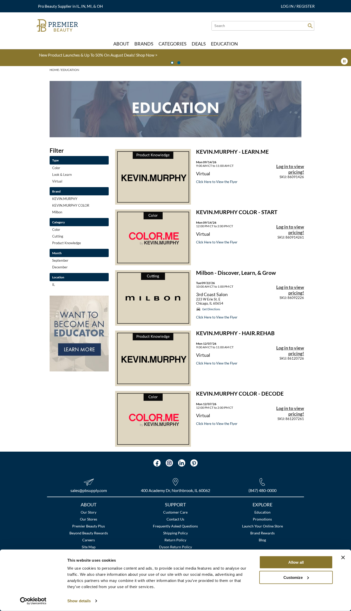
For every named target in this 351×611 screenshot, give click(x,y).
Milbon (57, 212)
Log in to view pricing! (290, 169)
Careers (88, 540)
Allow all (296, 562)
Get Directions (211, 309)
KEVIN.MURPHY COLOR (70, 205)
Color (56, 168)
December (60, 267)
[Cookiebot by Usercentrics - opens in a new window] (33, 601)
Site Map (89, 547)
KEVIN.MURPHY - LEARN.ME (232, 152)
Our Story (88, 512)
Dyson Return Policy (175, 547)
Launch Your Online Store (262, 526)
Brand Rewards (262, 533)
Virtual (57, 181)
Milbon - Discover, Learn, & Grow (236, 273)
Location (58, 277)
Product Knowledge (66, 243)
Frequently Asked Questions (175, 526)
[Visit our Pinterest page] (194, 463)
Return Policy (175, 540)
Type (55, 160)
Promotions (262, 519)
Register (306, 6)
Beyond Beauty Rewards (88, 533)
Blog (262, 540)
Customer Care (175, 512)
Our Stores (88, 519)
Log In (287, 6)
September (60, 260)
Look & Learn (62, 174)
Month (57, 252)
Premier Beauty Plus (88, 526)
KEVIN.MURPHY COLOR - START (237, 212)
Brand (56, 191)
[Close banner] (343, 557)
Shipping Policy (175, 533)
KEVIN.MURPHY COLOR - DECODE (240, 393)
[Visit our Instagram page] (169, 463)
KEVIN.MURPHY (64, 199)
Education (262, 512)
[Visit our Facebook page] (157, 463)
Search (310, 25)
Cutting (57, 236)
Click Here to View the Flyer (216, 182)
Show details (79, 601)
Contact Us (175, 519)
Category (58, 222)
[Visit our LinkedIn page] (181, 463)
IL (53, 284)
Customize (293, 577)
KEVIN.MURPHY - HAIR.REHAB (235, 333)
